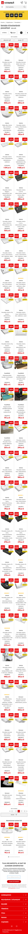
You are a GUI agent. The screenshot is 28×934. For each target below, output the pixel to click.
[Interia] (4, 33)
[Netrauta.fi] (7, 2)
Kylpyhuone (9, 22)
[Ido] (13, 33)
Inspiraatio (4, 922)
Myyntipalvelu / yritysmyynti (10, 900)
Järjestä (6, 40)
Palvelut (4, 917)
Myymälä (4, 904)
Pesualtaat (17, 22)
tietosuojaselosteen (12, 888)
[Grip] (21, 33)
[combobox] (16, 7)
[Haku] (24, 7)
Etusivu (3, 22)
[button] (2, 7)
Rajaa (19, 40)
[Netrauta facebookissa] (12, 926)
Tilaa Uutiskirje (14, 881)
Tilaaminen (4, 909)
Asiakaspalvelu (6, 895)
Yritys (3, 913)
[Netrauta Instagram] (17, 926)
